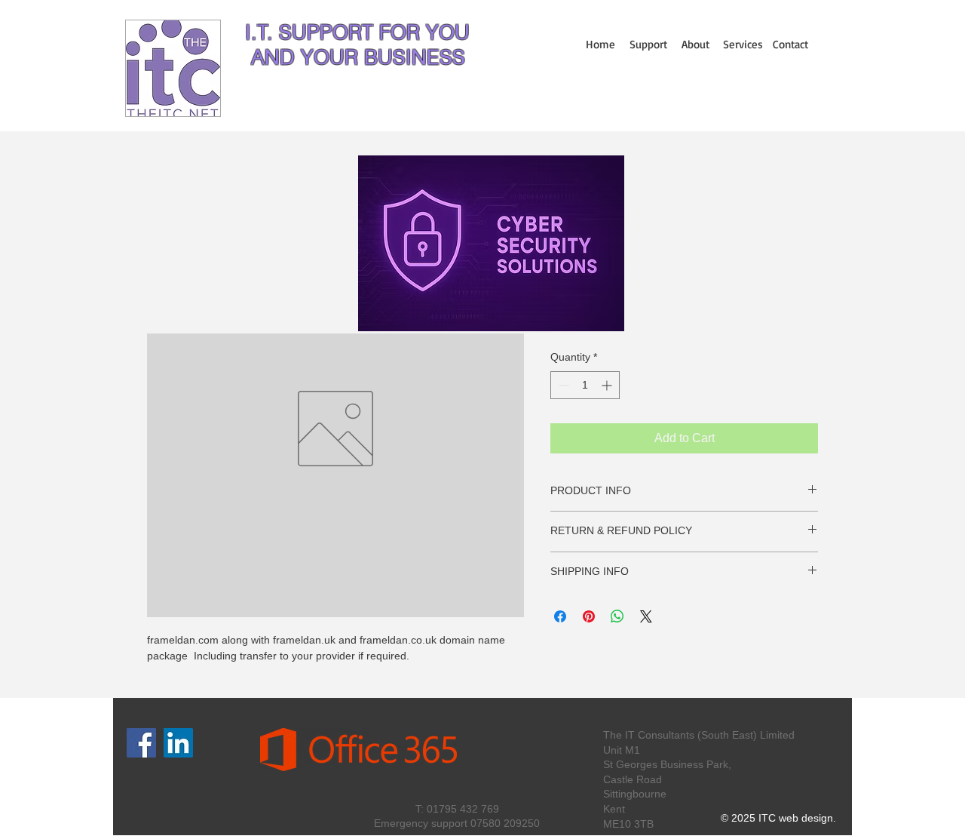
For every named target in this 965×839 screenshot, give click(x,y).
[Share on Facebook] (560, 616)
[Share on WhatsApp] (617, 616)
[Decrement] (562, 385)
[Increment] (608, 385)
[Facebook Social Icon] (141, 743)
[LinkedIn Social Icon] (178, 743)
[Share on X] (646, 616)
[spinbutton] (585, 385)
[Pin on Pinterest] (589, 616)
